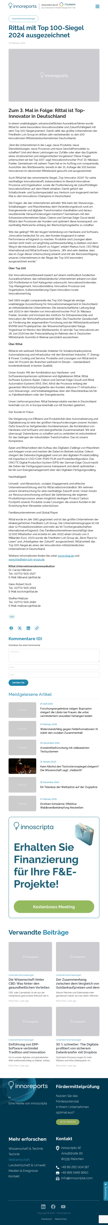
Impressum (46, 1219)
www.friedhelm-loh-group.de (27, 559)
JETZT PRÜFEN (67, 1122)
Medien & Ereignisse (23, 1171)
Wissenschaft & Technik (26, 1148)
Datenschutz (61, 1219)
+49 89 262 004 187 (75, 1167)
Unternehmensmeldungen (23, 19)
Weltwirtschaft (19, 1160)
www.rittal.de (66, 555)
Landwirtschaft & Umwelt (27, 1165)
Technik (14, 1154)
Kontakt (14, 1176)
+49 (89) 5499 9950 (74, 1172)
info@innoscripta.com (77, 1178)
